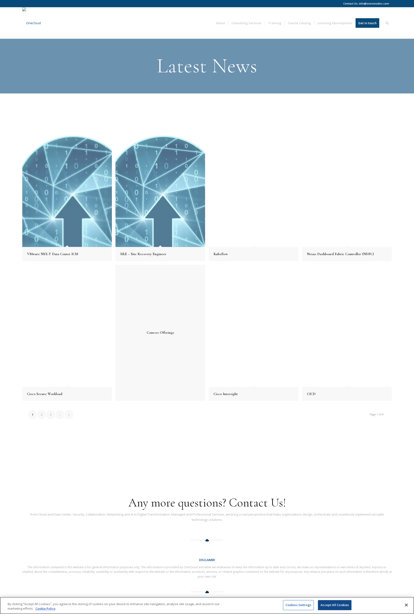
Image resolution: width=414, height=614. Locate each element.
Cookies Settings (298, 605)
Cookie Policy (45, 609)
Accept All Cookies (335, 605)
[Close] (406, 605)
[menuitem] (220, 23)
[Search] (387, 23)
